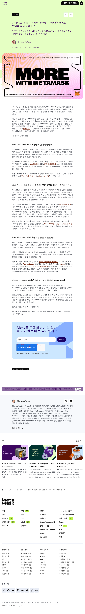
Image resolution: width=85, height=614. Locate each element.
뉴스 (10, 489)
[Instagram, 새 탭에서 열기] (18, 590)
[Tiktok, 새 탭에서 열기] (32, 590)
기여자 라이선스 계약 (33, 602)
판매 (27, 176)
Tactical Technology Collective (48, 413)
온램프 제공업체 (50, 164)
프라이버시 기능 (65, 204)
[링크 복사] (66, 15)
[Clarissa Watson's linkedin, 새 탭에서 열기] (71, 401)
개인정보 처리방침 (14, 602)
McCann (15, 416)
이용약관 (23, 602)
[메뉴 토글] (81, 3)
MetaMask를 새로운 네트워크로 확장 (58, 224)
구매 (23, 176)
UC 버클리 (53, 408)
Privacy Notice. (44, 353)
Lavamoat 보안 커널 (40, 266)
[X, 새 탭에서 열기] (4, 590)
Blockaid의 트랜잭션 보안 (48, 262)
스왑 (31, 176)
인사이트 (19, 489)
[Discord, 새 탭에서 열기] (22, 590)
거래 (39, 176)
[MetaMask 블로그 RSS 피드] (36, 590)
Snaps (62, 264)
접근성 (49, 602)
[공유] (71, 15)
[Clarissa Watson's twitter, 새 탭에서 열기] (66, 401)
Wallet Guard (28, 264)
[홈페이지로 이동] (2, 489)
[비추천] (76, 389)
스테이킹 (45, 176)
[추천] (79, 389)
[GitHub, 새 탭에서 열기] (8, 590)
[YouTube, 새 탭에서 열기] (13, 590)
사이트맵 (43, 602)
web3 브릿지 (34, 164)
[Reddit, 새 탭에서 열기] (27, 590)
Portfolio (26, 129)
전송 (35, 176)
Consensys (41, 411)
